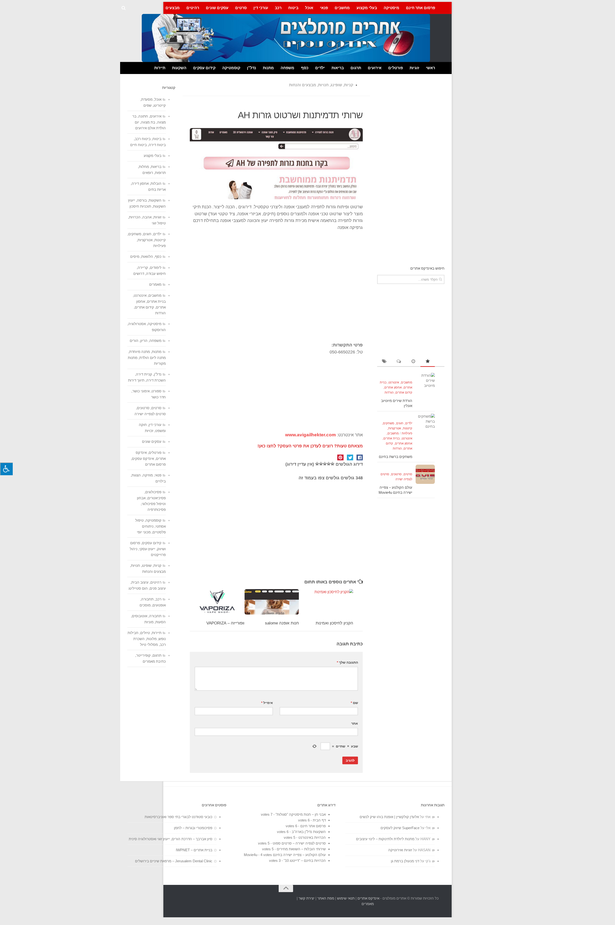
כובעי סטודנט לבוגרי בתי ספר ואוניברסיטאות (178, 817)
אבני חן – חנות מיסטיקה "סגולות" (301, 814)
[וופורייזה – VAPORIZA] (217, 602)
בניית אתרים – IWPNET (194, 850)
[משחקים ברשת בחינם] (425, 423)
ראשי (430, 68)
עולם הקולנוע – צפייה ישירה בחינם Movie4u (285, 855)
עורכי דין (260, 8)
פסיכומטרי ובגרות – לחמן (193, 828)
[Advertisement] (276, 283)
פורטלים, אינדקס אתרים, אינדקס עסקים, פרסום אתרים (148, 458)
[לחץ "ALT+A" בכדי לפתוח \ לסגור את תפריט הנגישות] (6, 468)
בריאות (338, 68)
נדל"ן (251, 68)
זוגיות (414, 68)
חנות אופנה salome (282, 623)
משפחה (287, 68)
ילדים (320, 68)
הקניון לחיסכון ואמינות (334, 623)
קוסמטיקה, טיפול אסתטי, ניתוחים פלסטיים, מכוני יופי (150, 526)
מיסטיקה (391, 8)
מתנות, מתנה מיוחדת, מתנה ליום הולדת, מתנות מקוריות (147, 357)
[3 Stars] (325, 464)
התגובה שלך (347, 662)
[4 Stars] (321, 464)
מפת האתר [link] (325, 898)
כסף (304, 68)
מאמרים (155, 284)
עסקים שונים (217, 8)
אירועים (374, 68)
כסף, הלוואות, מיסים (145, 256)
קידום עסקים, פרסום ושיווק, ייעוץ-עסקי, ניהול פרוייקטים (148, 549)
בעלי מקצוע (367, 8)
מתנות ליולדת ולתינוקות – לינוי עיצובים (385, 839)
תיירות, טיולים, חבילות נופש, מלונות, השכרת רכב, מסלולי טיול (147, 639)
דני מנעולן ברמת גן (405, 861)
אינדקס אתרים (368, 898)
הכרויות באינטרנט (312, 837)
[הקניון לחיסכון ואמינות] (326, 602)
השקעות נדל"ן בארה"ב (309, 832)
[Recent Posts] (413, 362)
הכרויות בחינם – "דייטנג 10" (305, 860)
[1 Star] (332, 464)
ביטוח (293, 8)
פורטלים (395, 68)
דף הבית (319, 820)
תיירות (159, 68)
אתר (354, 723)
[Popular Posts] (427, 362)
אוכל (309, 8)
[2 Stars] (329, 464)
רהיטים (192, 8)
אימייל (267, 703)
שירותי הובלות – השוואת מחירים (301, 849)
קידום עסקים (204, 68)
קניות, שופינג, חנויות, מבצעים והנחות (321, 85)
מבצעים (173, 8)
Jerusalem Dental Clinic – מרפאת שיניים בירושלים (173, 861)
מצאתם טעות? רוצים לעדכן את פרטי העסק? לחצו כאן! (310, 446)
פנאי (324, 8)
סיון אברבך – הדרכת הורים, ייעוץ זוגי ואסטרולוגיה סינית (170, 839)
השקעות (179, 68)
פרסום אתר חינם (420, 8)
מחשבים (342, 8)
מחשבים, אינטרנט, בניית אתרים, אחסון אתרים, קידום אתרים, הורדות (396, 387)
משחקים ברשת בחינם (395, 457)
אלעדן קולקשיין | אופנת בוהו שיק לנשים (389, 817)
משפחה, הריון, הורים (145, 341)
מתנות (268, 68)
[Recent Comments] (399, 362)
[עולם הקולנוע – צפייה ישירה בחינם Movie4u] (425, 474)
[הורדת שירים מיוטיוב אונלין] (425, 382)
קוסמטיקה (231, 68)
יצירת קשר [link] (306, 898)
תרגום (356, 68)
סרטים (241, 8)
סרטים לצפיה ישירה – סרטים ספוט (299, 843)
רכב (278, 8)
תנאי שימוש (346, 898)
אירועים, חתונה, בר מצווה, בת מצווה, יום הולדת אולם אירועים (149, 122)
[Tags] (384, 362)
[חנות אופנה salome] (272, 602)
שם (354, 703)
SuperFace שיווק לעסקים (400, 828)
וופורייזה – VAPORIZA (225, 623)
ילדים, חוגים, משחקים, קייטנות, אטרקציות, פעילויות (397, 428)
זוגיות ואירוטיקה (400, 850)
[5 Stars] (317, 464)
